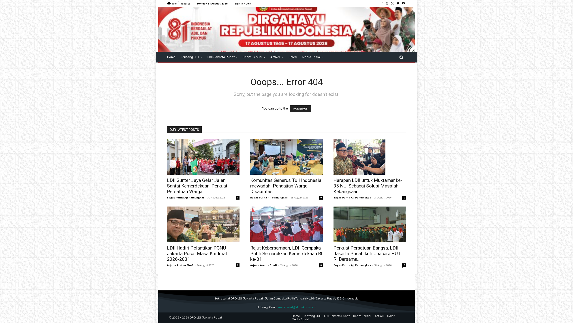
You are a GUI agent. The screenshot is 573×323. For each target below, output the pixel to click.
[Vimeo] (398, 3)
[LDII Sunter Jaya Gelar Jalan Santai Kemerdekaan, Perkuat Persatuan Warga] (203, 157)
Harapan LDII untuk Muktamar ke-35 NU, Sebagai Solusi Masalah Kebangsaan (368, 186)
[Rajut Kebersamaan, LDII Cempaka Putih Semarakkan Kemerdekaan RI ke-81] (286, 224)
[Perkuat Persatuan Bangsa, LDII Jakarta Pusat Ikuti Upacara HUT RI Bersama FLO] (370, 224)
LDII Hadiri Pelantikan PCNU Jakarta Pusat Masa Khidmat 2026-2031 (197, 253)
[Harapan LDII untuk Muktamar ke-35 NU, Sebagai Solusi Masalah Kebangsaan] (370, 157)
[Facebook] (382, 3)
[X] (392, 3)
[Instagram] (387, 3)
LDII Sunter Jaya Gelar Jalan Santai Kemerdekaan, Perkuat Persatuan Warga (197, 186)
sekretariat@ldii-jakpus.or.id (297, 307)
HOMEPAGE (300, 108)
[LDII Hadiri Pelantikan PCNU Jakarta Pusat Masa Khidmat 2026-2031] (203, 224)
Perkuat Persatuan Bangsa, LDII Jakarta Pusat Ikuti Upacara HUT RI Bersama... (367, 253)
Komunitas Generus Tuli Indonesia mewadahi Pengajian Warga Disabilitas (285, 186)
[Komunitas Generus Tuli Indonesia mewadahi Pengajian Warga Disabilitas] (286, 157)
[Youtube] (403, 3)
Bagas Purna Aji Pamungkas (185, 197)
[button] (401, 57)
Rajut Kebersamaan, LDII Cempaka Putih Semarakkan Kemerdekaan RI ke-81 (286, 253)
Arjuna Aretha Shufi (180, 265)
